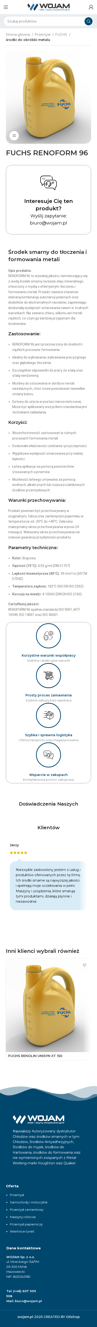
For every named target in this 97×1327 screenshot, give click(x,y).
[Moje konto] (91, 7)
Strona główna (18, 34)
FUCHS (61, 34)
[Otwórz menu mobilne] (6, 7)
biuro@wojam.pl (28, 1301)
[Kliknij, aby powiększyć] (14, 135)
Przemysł (43, 34)
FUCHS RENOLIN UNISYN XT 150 (35, 1056)
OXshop (73, 1317)
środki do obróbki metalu (28, 40)
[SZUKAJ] (89, 21)
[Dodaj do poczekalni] (85, 965)
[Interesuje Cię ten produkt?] (48, 183)
